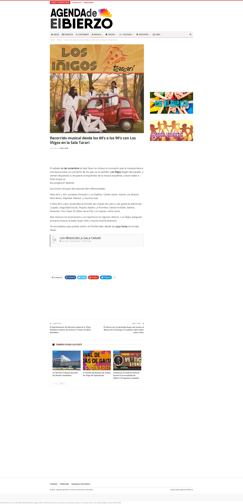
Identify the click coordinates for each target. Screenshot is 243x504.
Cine (158, 34)
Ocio (55, 352)
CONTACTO (77, 2)
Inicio (56, 34)
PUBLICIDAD (89, 2)
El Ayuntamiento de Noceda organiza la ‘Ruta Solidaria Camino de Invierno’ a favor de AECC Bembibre (70, 330)
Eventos (69, 34)
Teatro (111, 34)
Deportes (143, 34)
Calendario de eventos (80, 484)
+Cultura (127, 34)
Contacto (53, 484)
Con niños (83, 34)
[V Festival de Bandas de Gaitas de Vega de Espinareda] (97, 360)
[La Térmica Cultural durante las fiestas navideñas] (67, 360)
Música (97, 34)
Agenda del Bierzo (186, 490)
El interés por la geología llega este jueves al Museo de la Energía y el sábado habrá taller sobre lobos (124, 330)
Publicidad (64, 484)
